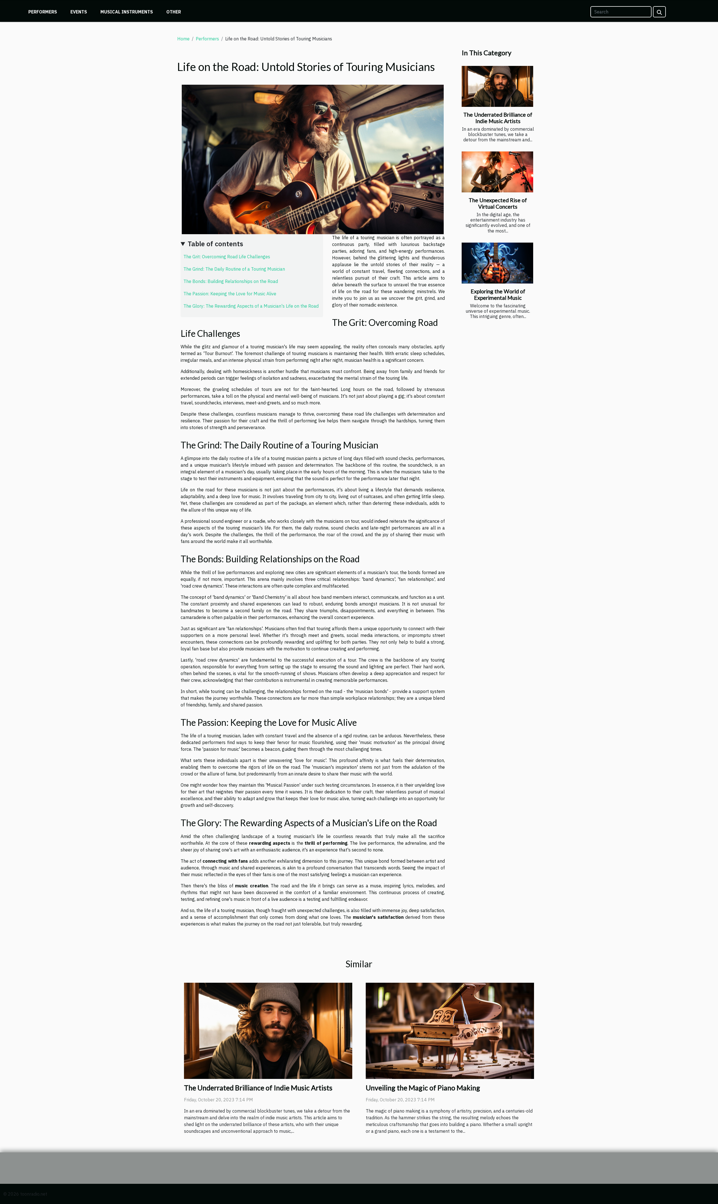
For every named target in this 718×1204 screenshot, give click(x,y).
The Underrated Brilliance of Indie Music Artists (497, 117)
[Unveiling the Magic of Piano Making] (450, 1030)
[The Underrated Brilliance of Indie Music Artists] (497, 86)
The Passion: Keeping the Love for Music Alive (229, 293)
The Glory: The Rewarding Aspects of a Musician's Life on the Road (251, 306)
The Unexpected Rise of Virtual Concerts (498, 203)
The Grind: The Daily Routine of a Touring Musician (234, 269)
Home (183, 39)
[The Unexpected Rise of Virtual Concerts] (497, 171)
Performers (42, 12)
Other (173, 12)
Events (78, 12)
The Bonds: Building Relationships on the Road (230, 281)
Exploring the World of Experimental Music (498, 294)
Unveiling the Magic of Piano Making (423, 1087)
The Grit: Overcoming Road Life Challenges (226, 256)
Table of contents (215, 243)
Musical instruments (126, 12)
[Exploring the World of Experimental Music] (497, 263)
